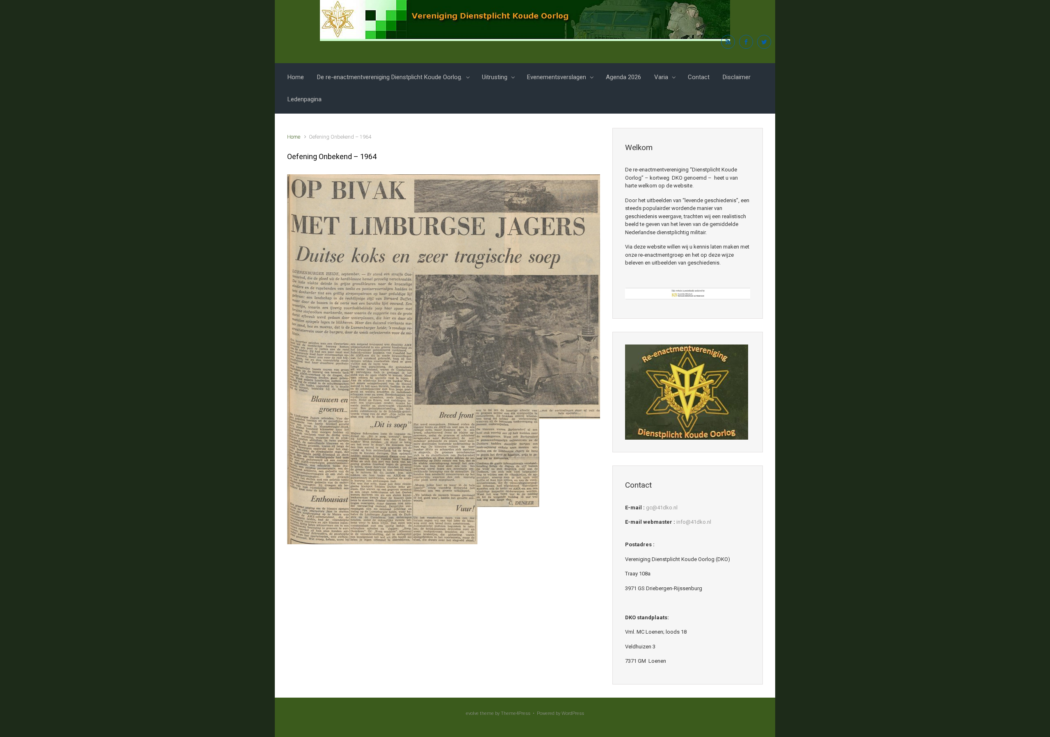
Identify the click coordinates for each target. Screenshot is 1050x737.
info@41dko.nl (693, 522)
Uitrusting (494, 77)
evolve (472, 713)
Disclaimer (737, 77)
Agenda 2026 (623, 77)
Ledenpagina (305, 99)
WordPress (573, 713)
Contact (699, 77)
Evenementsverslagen (556, 77)
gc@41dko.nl (662, 507)
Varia (661, 77)
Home (296, 77)
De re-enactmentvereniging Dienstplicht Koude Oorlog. (389, 77)
